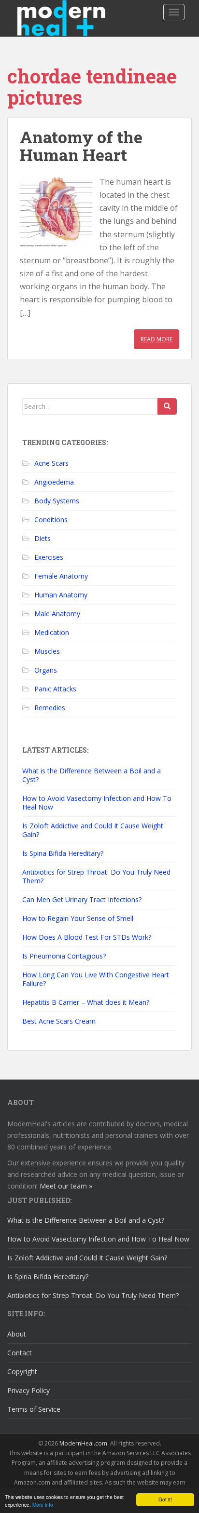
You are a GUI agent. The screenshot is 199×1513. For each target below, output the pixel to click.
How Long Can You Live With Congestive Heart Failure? (95, 979)
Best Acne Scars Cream (59, 1021)
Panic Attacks (55, 688)
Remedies (49, 707)
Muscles (47, 651)
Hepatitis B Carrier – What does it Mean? (85, 1002)
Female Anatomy (61, 576)
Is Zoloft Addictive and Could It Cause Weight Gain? (92, 830)
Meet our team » (66, 1185)
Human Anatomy (60, 594)
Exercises (48, 557)
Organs (45, 670)
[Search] (167, 406)
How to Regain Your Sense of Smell (77, 918)
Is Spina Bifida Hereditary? (62, 853)
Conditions (51, 519)
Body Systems (56, 500)
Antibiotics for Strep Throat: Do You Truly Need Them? (96, 876)
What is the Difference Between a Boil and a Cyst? (91, 775)
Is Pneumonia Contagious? (64, 955)
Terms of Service (33, 1409)
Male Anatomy (57, 613)
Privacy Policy (28, 1390)
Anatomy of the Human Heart (81, 145)
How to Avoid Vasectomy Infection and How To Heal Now (96, 802)
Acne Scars (51, 463)
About (16, 1333)
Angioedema (54, 481)
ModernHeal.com (83, 1443)
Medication (51, 632)
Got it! (165, 1499)
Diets (42, 538)
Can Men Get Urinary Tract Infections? (82, 899)
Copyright (22, 1371)
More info (42, 1504)
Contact (19, 1352)
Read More (156, 339)
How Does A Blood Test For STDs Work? (86, 937)
